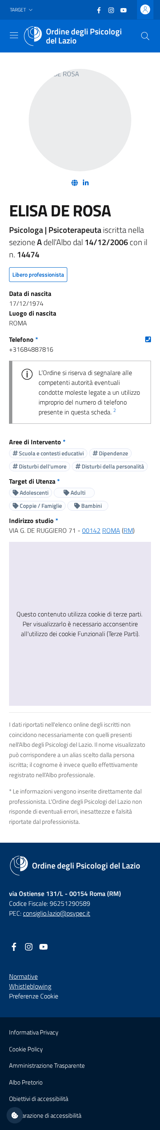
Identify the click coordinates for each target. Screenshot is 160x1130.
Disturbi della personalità (112, 466)
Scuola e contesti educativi (51, 453)
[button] (22, 10)
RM (128, 530)
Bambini (91, 505)
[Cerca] (145, 36)
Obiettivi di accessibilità (38, 1098)
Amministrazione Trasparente (47, 1065)
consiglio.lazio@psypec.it (56, 913)
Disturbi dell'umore (42, 466)
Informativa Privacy (33, 1032)
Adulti (77, 492)
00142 (91, 530)
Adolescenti (33, 492)
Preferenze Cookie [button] (33, 996)
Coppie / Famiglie (40, 505)
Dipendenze (113, 453)
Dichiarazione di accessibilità (45, 1115)
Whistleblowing (30, 986)
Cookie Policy (26, 1049)
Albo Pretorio (26, 1082)
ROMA (111, 530)
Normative (23, 976)
